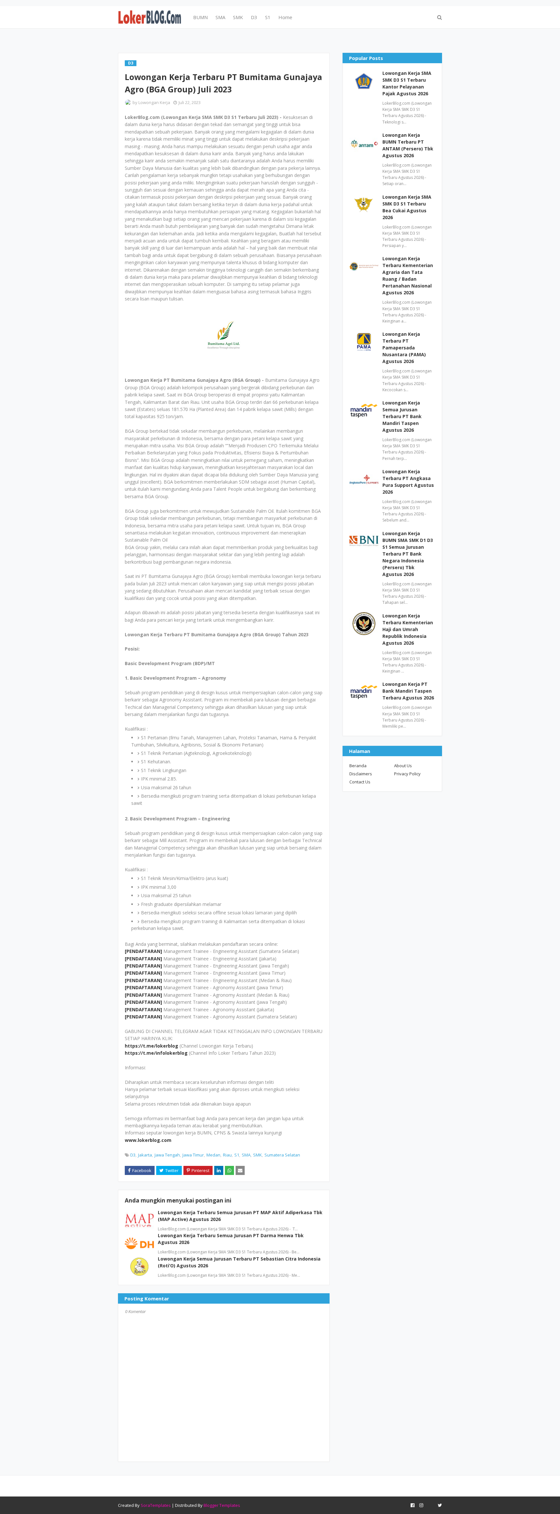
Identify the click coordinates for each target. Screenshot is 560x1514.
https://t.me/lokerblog (151, 1046)
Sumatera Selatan (282, 1155)
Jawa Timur (193, 1155)
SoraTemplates (156, 1505)
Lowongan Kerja (154, 102)
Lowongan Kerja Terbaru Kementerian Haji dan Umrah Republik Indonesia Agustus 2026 (407, 629)
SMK (257, 1155)
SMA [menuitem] (220, 17)
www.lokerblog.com (148, 1140)
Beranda (358, 766)
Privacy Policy (407, 774)
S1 (236, 1155)
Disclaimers (360, 774)
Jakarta (145, 1155)
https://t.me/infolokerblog (156, 1053)
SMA (246, 1155)
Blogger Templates (222, 1505)
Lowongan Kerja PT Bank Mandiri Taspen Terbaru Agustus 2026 (408, 691)
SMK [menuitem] (238, 17)
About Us (403, 766)
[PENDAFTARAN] (143, 951)
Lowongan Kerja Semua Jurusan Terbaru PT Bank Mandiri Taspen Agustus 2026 (402, 416)
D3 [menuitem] (254, 17)
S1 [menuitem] (268, 17)
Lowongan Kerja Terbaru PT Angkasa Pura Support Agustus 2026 (408, 481)
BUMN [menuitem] (200, 17)
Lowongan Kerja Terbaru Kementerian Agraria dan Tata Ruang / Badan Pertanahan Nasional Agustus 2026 (407, 275)
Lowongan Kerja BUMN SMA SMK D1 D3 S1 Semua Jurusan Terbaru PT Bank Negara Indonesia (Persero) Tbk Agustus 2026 (407, 553)
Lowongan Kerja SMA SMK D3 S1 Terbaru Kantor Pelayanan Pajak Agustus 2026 (406, 83)
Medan (213, 1155)
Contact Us (359, 782)
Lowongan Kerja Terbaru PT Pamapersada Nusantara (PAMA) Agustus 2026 (404, 347)
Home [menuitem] (285, 17)
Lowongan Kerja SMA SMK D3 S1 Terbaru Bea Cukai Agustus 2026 (406, 207)
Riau (227, 1155)
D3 (132, 1155)
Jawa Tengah (167, 1155)
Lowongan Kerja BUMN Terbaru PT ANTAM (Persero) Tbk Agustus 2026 (407, 145)
